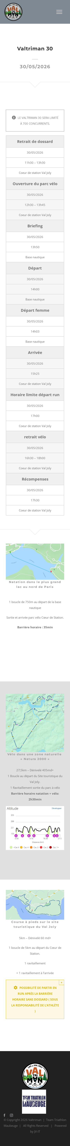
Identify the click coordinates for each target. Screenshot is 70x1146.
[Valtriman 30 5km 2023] (35, 891)
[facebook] (4, 1115)
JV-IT (37, 1131)
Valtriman (34, 1120)
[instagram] (11, 1115)
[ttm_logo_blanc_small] (34, 1091)
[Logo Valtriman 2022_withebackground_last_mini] (34, 1064)
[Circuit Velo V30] (35, 695)
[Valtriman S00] (35, 545)
